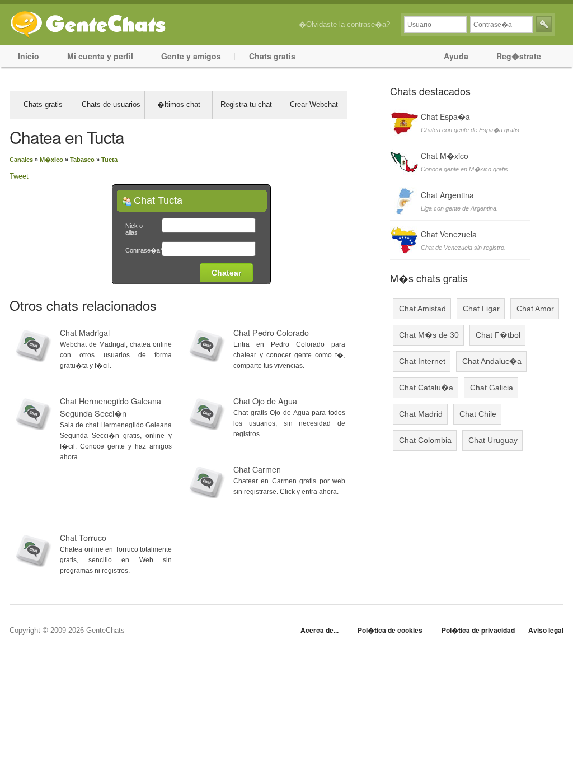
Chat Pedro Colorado (271, 332)
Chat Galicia (491, 387)
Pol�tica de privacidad (478, 630)
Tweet (19, 176)
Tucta (109, 159)
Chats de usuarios (111, 104)
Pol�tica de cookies (390, 630)
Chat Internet (422, 361)
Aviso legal (545, 630)
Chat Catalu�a (426, 387)
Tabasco (82, 159)
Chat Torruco (83, 537)
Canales (21, 159)
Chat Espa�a (445, 116)
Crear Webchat (314, 104)
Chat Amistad (422, 308)
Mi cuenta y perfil (100, 56)
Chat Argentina (447, 194)
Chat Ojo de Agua (265, 401)
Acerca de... (319, 630)
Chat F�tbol (498, 334)
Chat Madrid (421, 413)
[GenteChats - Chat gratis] (88, 22)
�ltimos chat (178, 104)
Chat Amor (535, 308)
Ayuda (456, 56)
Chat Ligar (481, 308)
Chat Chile (477, 413)
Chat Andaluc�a (492, 361)
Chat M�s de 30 (429, 334)
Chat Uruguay (493, 440)
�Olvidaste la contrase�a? (344, 24)
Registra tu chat (246, 104)
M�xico (51, 159)
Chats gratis (272, 56)
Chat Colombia (425, 440)
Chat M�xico (444, 155)
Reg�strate (518, 56)
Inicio (28, 56)
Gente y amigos (191, 56)
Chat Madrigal (85, 332)
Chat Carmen (257, 469)
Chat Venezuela (449, 234)
